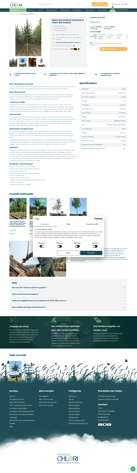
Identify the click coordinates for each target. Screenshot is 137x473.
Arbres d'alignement (76, 420)
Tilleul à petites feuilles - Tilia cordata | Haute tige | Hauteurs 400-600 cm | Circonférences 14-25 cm (17, 224)
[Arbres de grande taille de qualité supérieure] (68, 458)
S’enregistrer (44, 396)
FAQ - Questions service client (20, 405)
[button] (13, 62)
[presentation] (8, 62)
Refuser (68, 253)
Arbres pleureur (77, 10)
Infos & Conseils (102, 10)
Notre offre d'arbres (17, 402)
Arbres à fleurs (90, 10)
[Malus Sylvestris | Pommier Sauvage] (78, 208)
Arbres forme (73, 417)
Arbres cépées (65, 10)
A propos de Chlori (16, 399)
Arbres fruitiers (74, 414)
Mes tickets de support (48, 402)
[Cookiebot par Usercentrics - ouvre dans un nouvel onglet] (95, 219)
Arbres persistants (51, 10)
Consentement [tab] (45, 224)
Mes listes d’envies (46, 405)
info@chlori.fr (103, 417)
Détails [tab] (68, 224)
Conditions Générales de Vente (21, 411)
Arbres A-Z (31, 10)
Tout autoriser (91, 253)
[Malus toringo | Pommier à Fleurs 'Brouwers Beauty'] (58, 208)
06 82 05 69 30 (103, 420)
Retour (12, 14)
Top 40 (40, 10)
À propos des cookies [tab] (92, 224)
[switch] (59, 246)
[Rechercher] (79, 4)
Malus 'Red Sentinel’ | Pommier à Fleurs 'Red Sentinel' (29, 369)
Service (12, 396)
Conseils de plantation (18, 408)
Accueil (17, 14)
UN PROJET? (100, 4)
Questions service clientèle (108, 399)
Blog (11, 426)
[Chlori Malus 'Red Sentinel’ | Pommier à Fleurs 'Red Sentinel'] (16, 371)
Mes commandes (46, 399)
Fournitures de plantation (78, 423)
